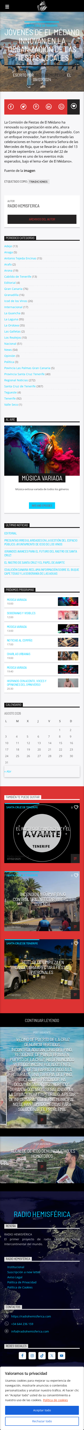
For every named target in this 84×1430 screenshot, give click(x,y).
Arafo (8, 264)
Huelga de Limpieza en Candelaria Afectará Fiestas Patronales (42, 967)
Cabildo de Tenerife (17, 276)
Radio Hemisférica (42, 1214)
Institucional (15, 1267)
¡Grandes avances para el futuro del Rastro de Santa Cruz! (40, 553)
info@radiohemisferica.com (30, 1331)
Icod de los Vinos (15, 301)
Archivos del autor (42, 219)
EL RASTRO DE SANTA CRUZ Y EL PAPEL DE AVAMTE (34, 562)
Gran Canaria (13, 289)
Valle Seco (11, 404)
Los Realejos (12, 337)
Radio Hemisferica (50, 74)
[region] (42, 1398)
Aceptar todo (42, 1410)
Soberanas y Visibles (21, 613)
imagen (29, 170)
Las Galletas (12, 331)
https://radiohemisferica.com (31, 1316)
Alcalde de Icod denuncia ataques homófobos (43, 1153)
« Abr (7, 771)
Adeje (8, 246)
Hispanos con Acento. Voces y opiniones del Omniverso (26, 682)
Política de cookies (55, 1400)
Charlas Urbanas (18, 654)
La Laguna (11, 319)
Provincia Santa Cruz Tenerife (24, 374)
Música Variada (17, 599)
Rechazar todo (42, 1421)
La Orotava (11, 325)
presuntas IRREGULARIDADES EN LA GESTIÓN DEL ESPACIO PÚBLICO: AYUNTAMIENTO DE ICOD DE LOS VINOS (40, 542)
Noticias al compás (19, 640)
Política (9, 362)
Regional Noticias (16, 380)
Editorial (10, 283)
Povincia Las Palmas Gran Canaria (27, 368)
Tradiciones (38, 181)
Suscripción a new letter (23, 1272)
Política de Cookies (20, 1287)
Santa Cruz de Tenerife (41, 25)
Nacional (10, 344)
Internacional (13, 307)
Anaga (8, 252)
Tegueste (10, 392)
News (8, 350)
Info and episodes (42, 505)
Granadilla (11, 295)
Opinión (9, 356)
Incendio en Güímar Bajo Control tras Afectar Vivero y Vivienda (42, 899)
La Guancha (12, 313)
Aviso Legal (14, 1277)
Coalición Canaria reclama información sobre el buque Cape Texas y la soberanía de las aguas (41, 571)
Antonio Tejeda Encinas (20, 258)
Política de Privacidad (21, 1282)
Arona (8, 270)
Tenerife (10, 398)
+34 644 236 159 (22, 1324)
